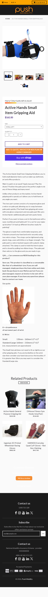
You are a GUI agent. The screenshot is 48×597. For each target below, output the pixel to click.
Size (6, 123)
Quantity (8, 131)
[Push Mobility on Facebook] (16, 513)
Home (7, 19)
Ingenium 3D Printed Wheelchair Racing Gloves (12, 445)
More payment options (24, 164)
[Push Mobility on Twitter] (31, 513)
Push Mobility (27, 579)
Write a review (24, 478)
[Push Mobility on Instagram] (19, 513)
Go (43, 533)
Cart (40, 2)
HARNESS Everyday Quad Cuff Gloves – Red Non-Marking (36, 445)
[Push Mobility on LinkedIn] (27, 513)
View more (24, 382)
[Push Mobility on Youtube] (23, 513)
